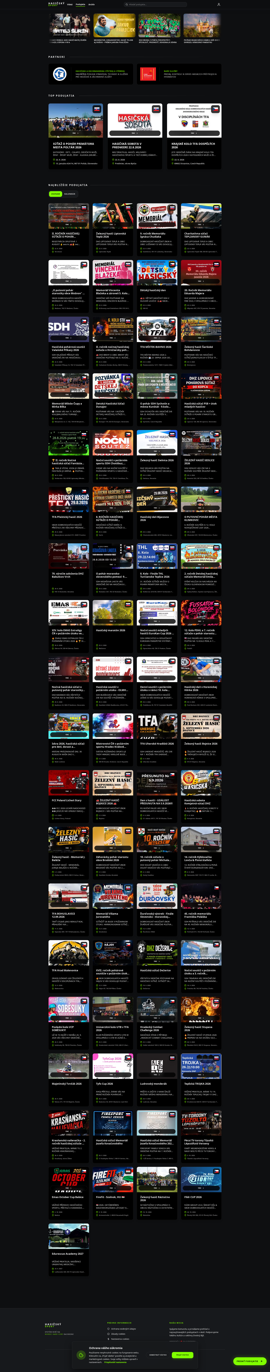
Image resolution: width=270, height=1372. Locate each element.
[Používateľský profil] (219, 4)
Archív (91, 4)
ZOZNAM (55, 194)
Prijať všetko (182, 1355)
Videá (69, 4)
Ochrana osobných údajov (123, 1329)
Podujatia (80, 4)
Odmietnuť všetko (158, 1355)
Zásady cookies (118, 1334)
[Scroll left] (48, 26)
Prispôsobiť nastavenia (115, 1362)
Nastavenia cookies (120, 1339)
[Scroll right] (221, 26)
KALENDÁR (69, 194)
